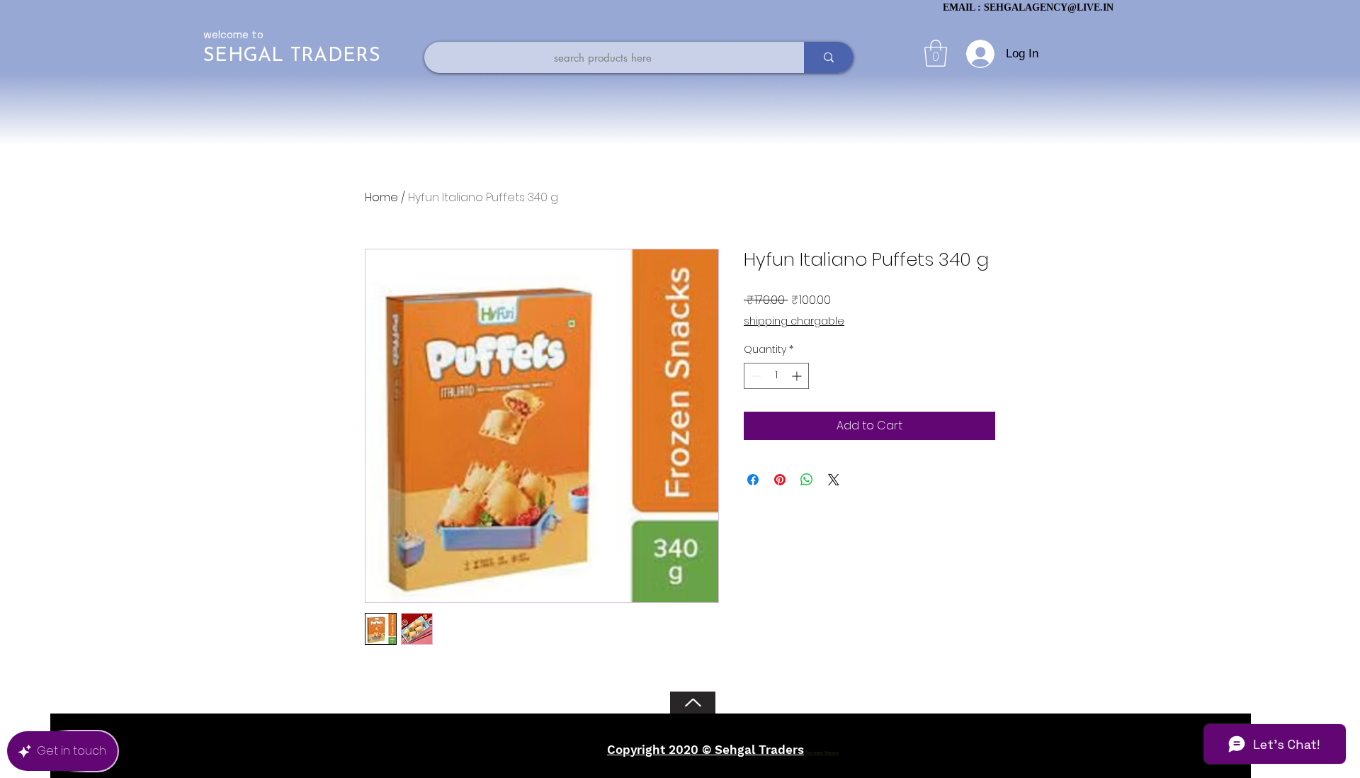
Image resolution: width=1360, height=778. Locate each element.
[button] (935, 53)
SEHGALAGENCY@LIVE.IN (1049, 7)
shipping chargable (794, 321)
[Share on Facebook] (752, 479)
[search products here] (829, 57)
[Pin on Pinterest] (779, 479)
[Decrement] (755, 375)
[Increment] (798, 375)
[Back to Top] (692, 703)
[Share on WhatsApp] (806, 479)
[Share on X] (833, 479)
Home (381, 197)
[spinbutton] (776, 375)
